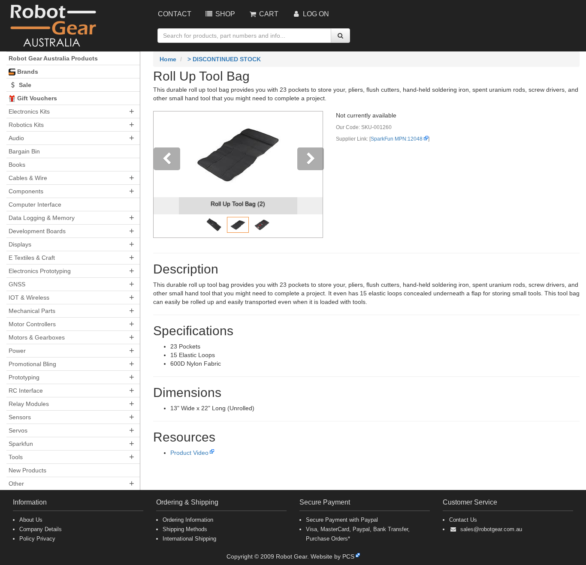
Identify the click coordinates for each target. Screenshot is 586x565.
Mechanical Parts (32, 310)
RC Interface (26, 390)
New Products (27, 470)
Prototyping (24, 377)
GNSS (17, 284)
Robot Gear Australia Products (53, 58)
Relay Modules (29, 403)
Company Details (40, 529)
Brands (26, 71)
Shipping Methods (185, 529)
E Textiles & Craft (32, 257)
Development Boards (37, 231)
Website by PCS (332, 556)
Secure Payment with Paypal (342, 520)
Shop (224, 14)
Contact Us (463, 520)
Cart (267, 14)
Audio (16, 138)
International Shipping (189, 538)
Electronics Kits (29, 111)
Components (26, 191)
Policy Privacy (37, 538)
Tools (16, 457)
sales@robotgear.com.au (491, 529)
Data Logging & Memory (42, 217)
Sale (24, 84)
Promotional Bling (32, 364)
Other (16, 483)
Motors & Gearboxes (37, 337)
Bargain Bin (24, 151)
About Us (30, 520)
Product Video (189, 452)
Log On (315, 14)
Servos (18, 430)
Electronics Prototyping (40, 270)
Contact (174, 14)
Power (17, 350)
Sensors (20, 417)
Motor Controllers (32, 324)
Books (17, 164)
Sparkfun (21, 443)
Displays (20, 244)
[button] (166, 174)
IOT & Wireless (29, 297)
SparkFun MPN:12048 (397, 139)
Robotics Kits (26, 124)
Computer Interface (35, 204)
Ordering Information (188, 520)
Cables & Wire (28, 177)
